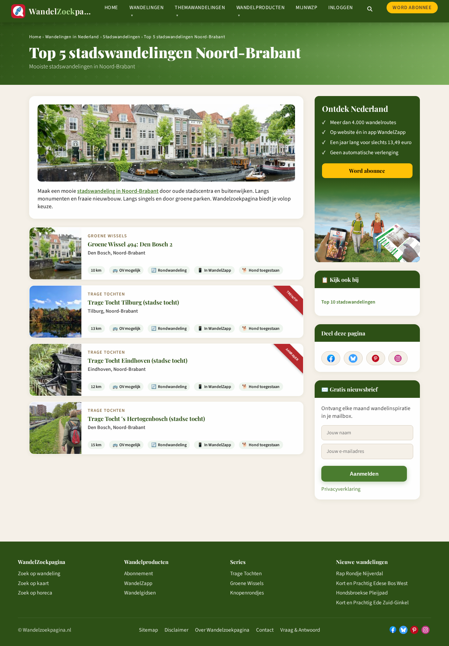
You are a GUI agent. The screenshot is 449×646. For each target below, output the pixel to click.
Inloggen (340, 7)
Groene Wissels (246, 583)
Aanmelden (364, 474)
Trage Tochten (246, 573)
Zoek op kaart (33, 583)
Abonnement (138, 573)
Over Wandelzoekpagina (222, 630)
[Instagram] (397, 358)
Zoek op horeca (35, 593)
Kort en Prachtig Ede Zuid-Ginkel (372, 602)
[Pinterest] (375, 358)
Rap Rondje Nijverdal (359, 573)
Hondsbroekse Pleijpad (362, 593)
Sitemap (148, 630)
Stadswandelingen (121, 37)
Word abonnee (412, 7)
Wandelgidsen (140, 593)
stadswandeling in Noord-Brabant (118, 191)
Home (111, 7)
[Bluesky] (353, 358)
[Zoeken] (369, 9)
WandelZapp (138, 583)
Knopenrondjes (247, 593)
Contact (265, 630)
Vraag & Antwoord (300, 630)
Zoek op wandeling (39, 573)
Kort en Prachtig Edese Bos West (372, 583)
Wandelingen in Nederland (72, 37)
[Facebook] (330, 358)
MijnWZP (306, 7)
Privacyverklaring (341, 489)
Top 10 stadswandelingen (348, 302)
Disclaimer (176, 630)
